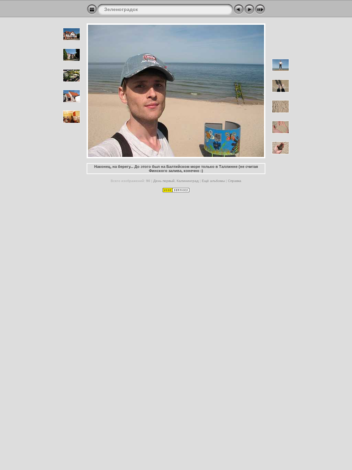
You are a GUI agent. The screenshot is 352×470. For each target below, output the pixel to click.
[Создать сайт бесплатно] (176, 191)
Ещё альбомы (214, 181)
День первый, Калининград (176, 181)
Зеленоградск (121, 9)
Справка (234, 181)
